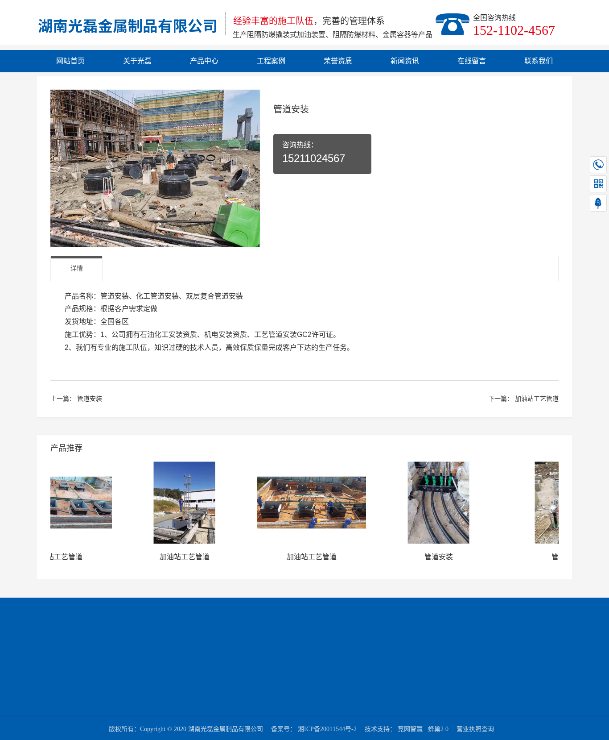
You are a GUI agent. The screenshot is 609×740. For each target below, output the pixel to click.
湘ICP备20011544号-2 (327, 729)
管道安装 (89, 398)
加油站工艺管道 (537, 398)
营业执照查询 (475, 729)
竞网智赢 (410, 729)
